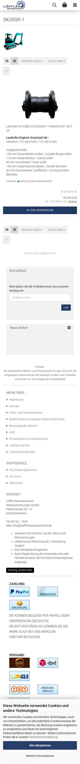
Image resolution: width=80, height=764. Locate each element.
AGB (12, 432)
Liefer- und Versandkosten (25, 412)
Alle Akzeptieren (40, 745)
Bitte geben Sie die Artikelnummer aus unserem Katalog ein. (39, 288)
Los (66, 307)
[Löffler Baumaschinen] (13, 5)
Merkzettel (16, 483)
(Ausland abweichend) (39, 181)
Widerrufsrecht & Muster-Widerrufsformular (37, 419)
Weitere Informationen (40, 755)
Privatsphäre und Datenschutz (28, 438)
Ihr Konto (15, 476)
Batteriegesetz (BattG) (23, 425)
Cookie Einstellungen (22, 452)
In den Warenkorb (40, 210)
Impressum (16, 399)
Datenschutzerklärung (43, 737)
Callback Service (19, 445)
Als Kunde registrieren (23, 470)
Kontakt (14, 406)
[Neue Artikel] (69, 328)
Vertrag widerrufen (20, 570)
